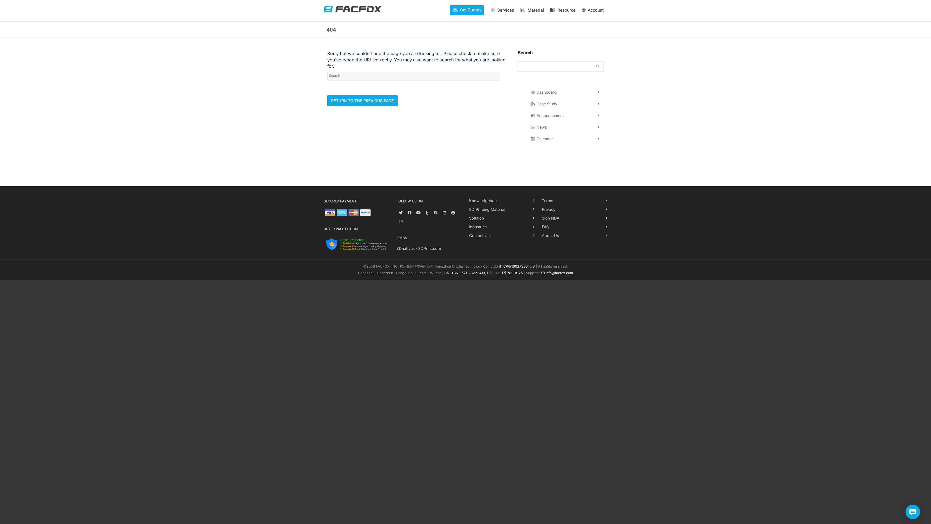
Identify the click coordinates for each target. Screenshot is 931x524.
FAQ (545, 226)
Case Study (546, 103)
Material (536, 10)
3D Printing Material (487, 209)
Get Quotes (471, 10)
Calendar (544, 138)
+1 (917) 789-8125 (508, 273)
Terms (547, 200)
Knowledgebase (483, 200)
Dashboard (546, 92)
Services (505, 10)
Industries (478, 226)
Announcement (549, 115)
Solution (476, 218)
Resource (566, 10)
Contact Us (479, 235)
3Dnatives (405, 248)
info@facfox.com (559, 273)
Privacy (548, 209)
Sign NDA (550, 218)
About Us (550, 235)
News (541, 127)
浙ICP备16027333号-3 (517, 266)
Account (596, 10)
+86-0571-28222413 (468, 273)
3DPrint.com (429, 248)
